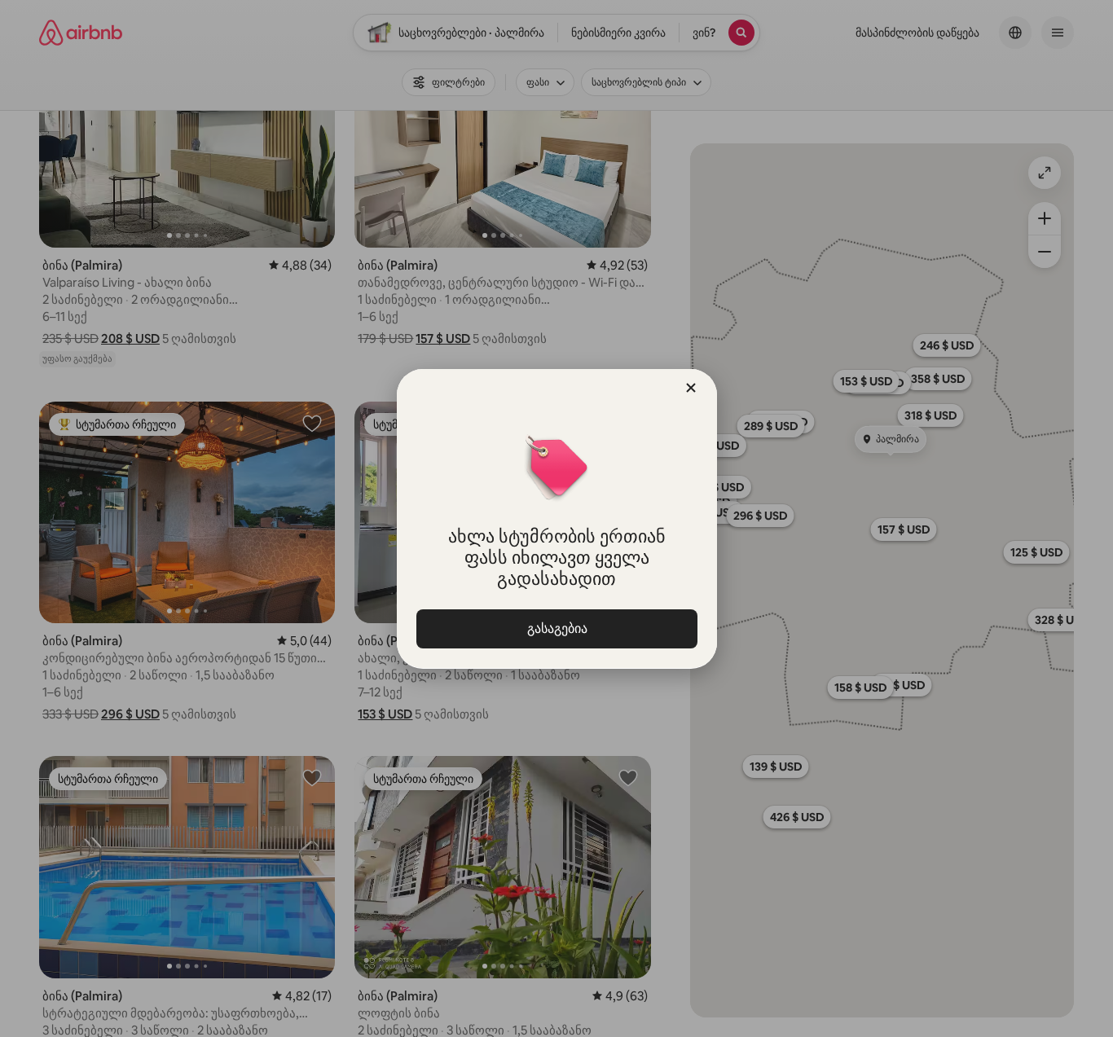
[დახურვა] (690, 387)
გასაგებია (556, 628)
